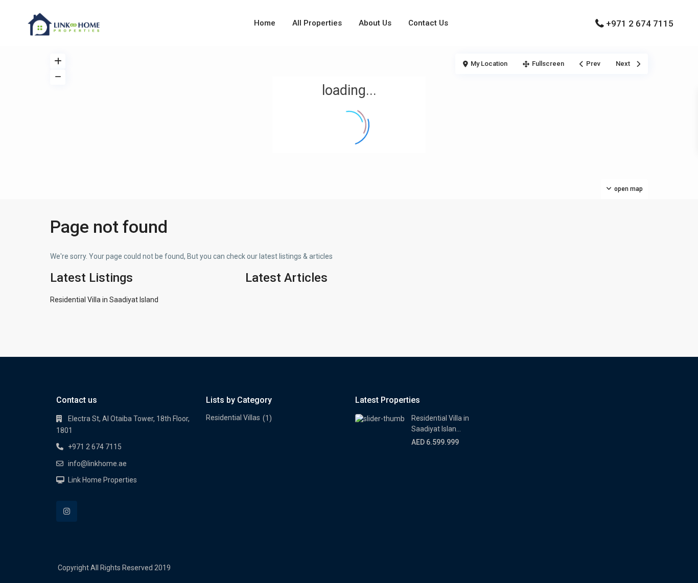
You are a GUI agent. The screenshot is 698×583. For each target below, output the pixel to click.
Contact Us (428, 23)
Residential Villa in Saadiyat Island (104, 300)
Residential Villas (233, 418)
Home (264, 23)
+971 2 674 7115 (639, 23)
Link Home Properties (102, 480)
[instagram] (66, 511)
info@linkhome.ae (97, 463)
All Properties (317, 23)
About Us (375, 23)
